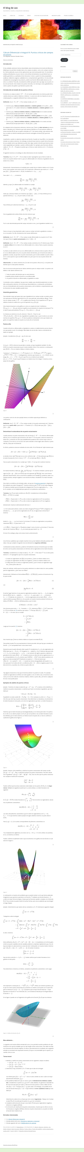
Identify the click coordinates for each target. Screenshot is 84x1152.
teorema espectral (40, 483)
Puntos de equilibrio (37, 1129)
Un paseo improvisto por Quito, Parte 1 (70, 142)
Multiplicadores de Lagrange (28, 1123)
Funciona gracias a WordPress (10, 1145)
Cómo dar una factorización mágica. (69, 144)
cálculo (36, 1127)
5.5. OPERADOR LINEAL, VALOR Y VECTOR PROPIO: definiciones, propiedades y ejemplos (70, 95)
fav (67, 146)
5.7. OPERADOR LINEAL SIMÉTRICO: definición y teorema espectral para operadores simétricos (70, 83)
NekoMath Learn (56, 15)
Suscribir (64, 60)
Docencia (21, 15)
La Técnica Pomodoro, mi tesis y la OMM (70, 132)
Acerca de (12, 15)
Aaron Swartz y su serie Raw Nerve (69, 120)
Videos (29, 15)
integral (9, 1129)
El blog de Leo (10, 7)
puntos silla (6, 1131)
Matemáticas (20, 1127)
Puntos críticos (28, 1129)
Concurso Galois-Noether (41, 15)
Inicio (4, 15)
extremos (45, 1127)
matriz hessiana (15, 1129)
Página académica (68, 15)
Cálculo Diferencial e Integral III (16, 1119)
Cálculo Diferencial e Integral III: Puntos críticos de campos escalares (28, 53)
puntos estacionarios (48, 1129)
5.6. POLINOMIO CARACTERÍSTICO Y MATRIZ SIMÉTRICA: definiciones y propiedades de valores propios (70, 89)
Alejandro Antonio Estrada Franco (27, 1131)
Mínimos (22, 1129)
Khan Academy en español (67, 130)
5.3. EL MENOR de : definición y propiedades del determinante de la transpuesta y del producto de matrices (71, 104)
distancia (40, 1127)
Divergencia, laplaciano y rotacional (30, 1121)
